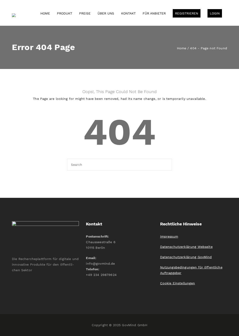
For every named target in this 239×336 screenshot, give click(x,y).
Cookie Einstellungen (177, 283)
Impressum (169, 236)
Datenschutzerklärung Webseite (186, 247)
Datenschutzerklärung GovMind (186, 257)
